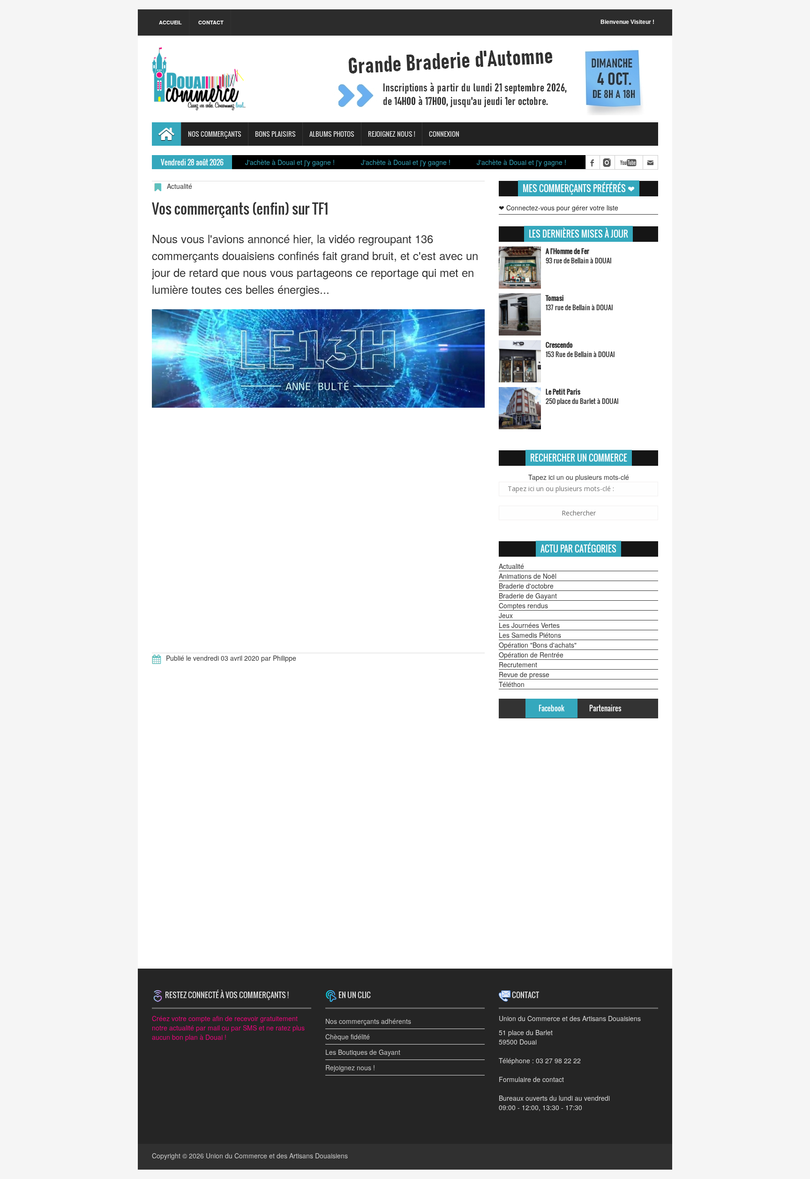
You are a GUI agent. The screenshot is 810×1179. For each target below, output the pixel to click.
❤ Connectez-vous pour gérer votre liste (558, 207)
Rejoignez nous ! (391, 134)
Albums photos (331, 134)
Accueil (170, 22)
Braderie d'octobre (526, 585)
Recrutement (518, 664)
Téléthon (512, 684)
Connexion (444, 134)
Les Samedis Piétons (530, 635)
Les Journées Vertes (529, 625)
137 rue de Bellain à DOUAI (579, 302)
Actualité (511, 566)
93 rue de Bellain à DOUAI (579, 255)
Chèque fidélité (347, 1036)
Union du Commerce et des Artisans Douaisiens (277, 1155)
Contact (211, 22)
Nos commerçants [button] (214, 134)
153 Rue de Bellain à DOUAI (580, 349)
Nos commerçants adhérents (368, 1021)
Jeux (506, 615)
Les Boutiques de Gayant (362, 1052)
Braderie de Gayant (528, 595)
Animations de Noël (527, 576)
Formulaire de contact (531, 1079)
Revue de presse (524, 674)
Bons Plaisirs (275, 134)
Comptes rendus (523, 605)
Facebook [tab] (551, 708)
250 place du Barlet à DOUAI (582, 396)
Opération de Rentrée (531, 654)
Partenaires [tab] (605, 708)
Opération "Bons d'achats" (538, 644)
